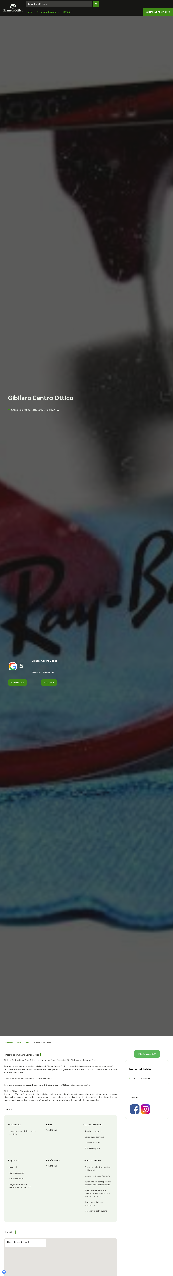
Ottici (18, 1042)
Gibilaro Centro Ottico (44, 660)
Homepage (8, 1042)
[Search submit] (96, 4)
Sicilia (26, 1042)
